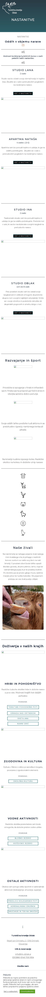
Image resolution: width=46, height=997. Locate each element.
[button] (23, 93)
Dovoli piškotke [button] (27, 991)
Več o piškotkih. (11, 991)
